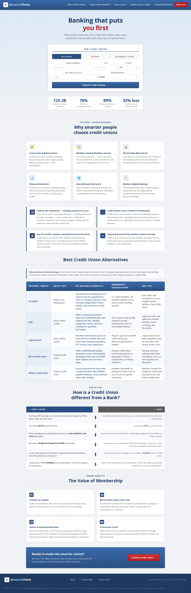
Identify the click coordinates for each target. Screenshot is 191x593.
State (128, 63)
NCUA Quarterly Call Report (33, 588)
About (72, 579)
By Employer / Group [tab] (124, 56)
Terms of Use (104, 579)
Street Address (73, 63)
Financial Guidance (163, 4)
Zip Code (73, 73)
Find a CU (181, 4)
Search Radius (117, 73)
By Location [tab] (67, 56)
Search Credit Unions (95, 85)
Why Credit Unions (77, 4)
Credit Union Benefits (100, 4)
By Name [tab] (95, 56)
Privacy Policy (87, 579)
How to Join (120, 4)
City (106, 63)
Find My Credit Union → (144, 557)
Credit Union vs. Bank (140, 4)
